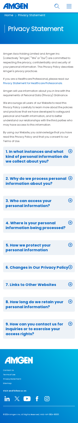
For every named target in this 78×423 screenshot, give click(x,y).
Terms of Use (9, 374)
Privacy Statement (31, 15)
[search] (57, 6)
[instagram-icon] (47, 399)
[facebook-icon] (37, 399)
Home (9, 15)
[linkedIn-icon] (7, 399)
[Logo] (39, 360)
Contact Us (8, 370)
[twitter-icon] (17, 399)
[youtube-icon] (27, 399)
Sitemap (7, 383)
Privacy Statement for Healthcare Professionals (32, 83)
